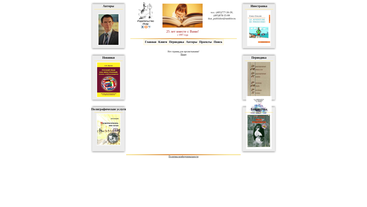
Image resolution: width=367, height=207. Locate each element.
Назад (183, 54)
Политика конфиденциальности (183, 156)
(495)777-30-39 (224, 12)
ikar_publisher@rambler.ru (222, 18)
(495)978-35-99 (222, 15)
